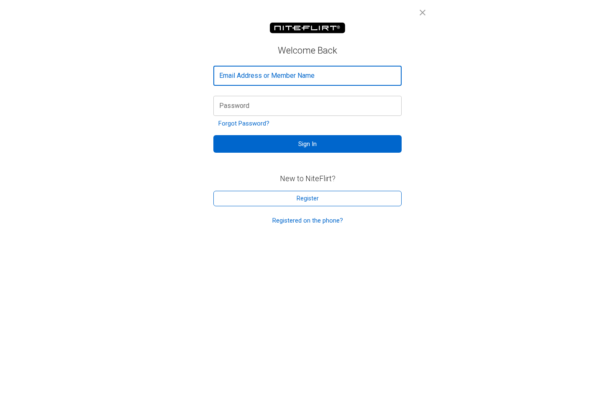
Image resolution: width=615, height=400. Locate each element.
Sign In (307, 144)
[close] (422, 12)
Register (308, 198)
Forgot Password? (243, 123)
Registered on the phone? (307, 220)
